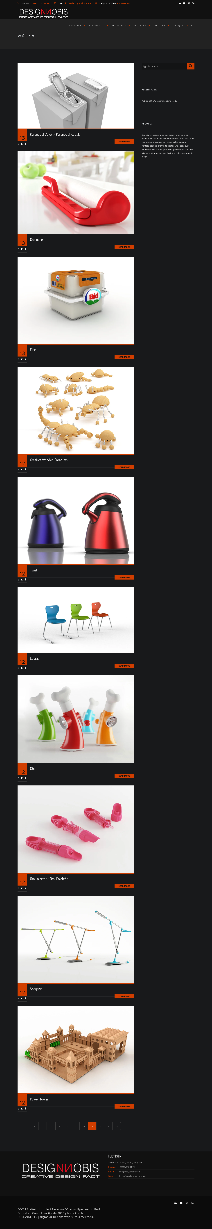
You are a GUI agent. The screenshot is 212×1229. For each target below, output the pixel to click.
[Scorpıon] (76, 939)
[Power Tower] (76, 1049)
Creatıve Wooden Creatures (49, 459)
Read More (124, 141)
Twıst (33, 570)
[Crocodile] (76, 192)
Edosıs (34, 658)
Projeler (140, 26)
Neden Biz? (118, 26)
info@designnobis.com (129, 1171)
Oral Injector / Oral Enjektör (49, 878)
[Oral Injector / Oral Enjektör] (76, 829)
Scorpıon (36, 988)
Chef (33, 768)
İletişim (178, 26)
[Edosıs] (76, 619)
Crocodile (36, 239)
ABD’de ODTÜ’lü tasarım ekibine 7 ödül (160, 100)
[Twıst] (76, 520)
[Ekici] (76, 300)
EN (192, 26)
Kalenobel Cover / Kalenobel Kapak (55, 134)
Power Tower (39, 1099)
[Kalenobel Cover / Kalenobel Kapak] (76, 95)
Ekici (33, 349)
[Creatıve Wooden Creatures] (76, 410)
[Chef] (76, 718)
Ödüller (159, 26)
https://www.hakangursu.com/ (132, 1176)
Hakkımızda (96, 26)
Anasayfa (75, 26)
